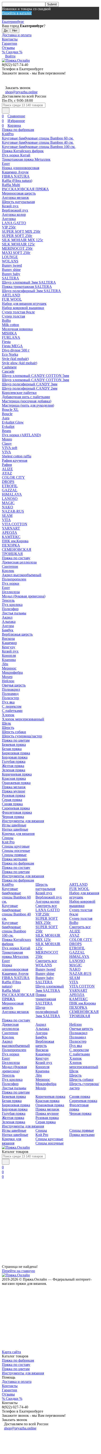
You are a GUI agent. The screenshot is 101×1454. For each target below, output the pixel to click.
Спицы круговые (16, 846)
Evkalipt (8, 427)
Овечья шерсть (14, 685)
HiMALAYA (12, 494)
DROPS (8, 482)
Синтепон (10, 566)
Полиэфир (10, 609)
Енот (6, 164)
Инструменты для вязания (23, 821)
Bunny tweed (12, 265)
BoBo (6, 321)
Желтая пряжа (13, 766)
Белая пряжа (12, 749)
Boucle (7, 414)
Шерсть (8, 728)
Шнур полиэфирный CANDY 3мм (29, 384)
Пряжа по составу (16, 558)
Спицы (7, 838)
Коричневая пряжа (17, 774)
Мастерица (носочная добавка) (26, 401)
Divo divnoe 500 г (16, 350)
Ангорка (9, 219)
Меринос (9, 668)
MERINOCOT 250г (17, 248)
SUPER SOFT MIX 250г (21, 231)
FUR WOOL (12, 299)
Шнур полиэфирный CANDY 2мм (29, 388)
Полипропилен (14, 579)
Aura (5, 418)
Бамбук (7, 630)
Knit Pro (8, 842)
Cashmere (9, 367)
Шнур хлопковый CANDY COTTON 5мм (35, 376)
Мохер (7, 677)
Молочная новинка (17, 329)
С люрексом (11, 706)
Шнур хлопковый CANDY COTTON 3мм (35, 380)
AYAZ (7, 473)
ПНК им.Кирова (15, 541)
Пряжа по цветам (16, 740)
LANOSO (10, 499)
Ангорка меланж (15, 198)
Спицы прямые (14, 855)
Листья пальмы (14, 613)
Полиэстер (10, 698)
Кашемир (9, 643)
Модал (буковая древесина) (23, 596)
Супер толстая (13, 316)
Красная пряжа (14, 778)
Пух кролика (12, 605)
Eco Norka (10, 354)
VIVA (6, 452)
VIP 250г (9, 227)
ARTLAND (11, 295)
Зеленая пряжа (13, 770)
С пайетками (12, 711)
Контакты (10, 39)
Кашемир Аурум (15, 172)
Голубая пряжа (13, 762)
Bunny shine (11, 270)
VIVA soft (9, 448)
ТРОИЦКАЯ (12, 554)
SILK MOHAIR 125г (18, 244)
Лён (5, 664)
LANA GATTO (14, 223)
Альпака (9, 622)
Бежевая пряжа (14, 745)
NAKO (7, 507)
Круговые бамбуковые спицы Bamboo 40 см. (38, 142)
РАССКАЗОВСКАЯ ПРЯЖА (25, 189)
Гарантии (9, 43)
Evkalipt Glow (13, 422)
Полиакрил (11, 689)
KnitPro (8, 134)
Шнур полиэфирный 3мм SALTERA (31, 291)
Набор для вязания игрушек (24, 304)
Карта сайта (11, 1352)
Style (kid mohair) (15, 359)
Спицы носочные (16, 851)
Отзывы (8, 48)
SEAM (7, 516)
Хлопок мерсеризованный (23, 719)
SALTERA (10, 278)
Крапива (9, 660)
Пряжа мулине (13, 791)
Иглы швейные (14, 825)
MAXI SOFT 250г (16, 253)
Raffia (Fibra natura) (17, 181)
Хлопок (8, 715)
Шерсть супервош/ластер (22, 736)
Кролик (8, 571)
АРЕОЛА (9, 533)
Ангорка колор (14, 214)
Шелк (6, 723)
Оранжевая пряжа (16, 783)
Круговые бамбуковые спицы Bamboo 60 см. (38, 138)
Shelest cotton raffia (16, 456)
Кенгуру (8, 647)
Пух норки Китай (16, 155)
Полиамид (10, 694)
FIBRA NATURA (16, 176)
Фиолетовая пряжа (17, 812)
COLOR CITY (13, 477)
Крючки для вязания (18, 834)
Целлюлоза (11, 592)
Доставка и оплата (16, 35)
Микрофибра (12, 672)
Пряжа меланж (14, 787)
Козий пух (10, 206)
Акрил (7, 617)
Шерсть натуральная (18, 202)
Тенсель (8, 600)
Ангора (8, 626)
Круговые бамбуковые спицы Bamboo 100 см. (38, 147)
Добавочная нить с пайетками (26, 397)
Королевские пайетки (19, 393)
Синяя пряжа (12, 804)
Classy (7, 443)
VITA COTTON (14, 524)
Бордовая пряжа (14, 757)
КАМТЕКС (11, 537)
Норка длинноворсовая (20, 168)
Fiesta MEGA (12, 346)
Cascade (8, 371)
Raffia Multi (11, 185)
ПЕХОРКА (11, 545)
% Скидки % (12, 52)
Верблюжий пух (15, 210)
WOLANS (10, 261)
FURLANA (11, 337)
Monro (7, 439)
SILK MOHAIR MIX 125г (22, 240)
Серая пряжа (12, 800)
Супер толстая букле (18, 312)
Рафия (7, 465)
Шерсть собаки (14, 732)
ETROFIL (10, 486)
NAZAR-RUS (13, 511)
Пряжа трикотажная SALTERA (27, 287)
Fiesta (6, 342)
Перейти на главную (18, 1271)
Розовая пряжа (13, 795)
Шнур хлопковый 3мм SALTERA (29, 282)
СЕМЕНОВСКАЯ (16, 549)
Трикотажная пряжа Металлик (26, 159)
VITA (6, 520)
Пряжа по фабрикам (18, 130)
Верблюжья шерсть (17, 634)
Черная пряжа (13, 817)
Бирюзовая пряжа (16, 753)
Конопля (9, 655)
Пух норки (10, 583)
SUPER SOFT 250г (17, 236)
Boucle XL (10, 410)
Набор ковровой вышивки (23, 308)
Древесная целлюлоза (19, 562)
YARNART (11, 528)
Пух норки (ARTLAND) (21, 435)
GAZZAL (9, 490)
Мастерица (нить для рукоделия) (28, 405)
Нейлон (8, 681)
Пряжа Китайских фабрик (23, 151)
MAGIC (8, 503)
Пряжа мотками (14, 859)
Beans (6, 431)
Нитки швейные (15, 829)
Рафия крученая (14, 460)
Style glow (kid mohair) (19, 363)
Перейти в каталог (17, 13)
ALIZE (7, 469)
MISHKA (9, 333)
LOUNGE (10, 257)
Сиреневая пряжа (16, 808)
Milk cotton (10, 325)
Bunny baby (11, 274)
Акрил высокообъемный (21, 575)
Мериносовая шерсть (19, 193)
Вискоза (8, 639)
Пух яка (8, 702)
